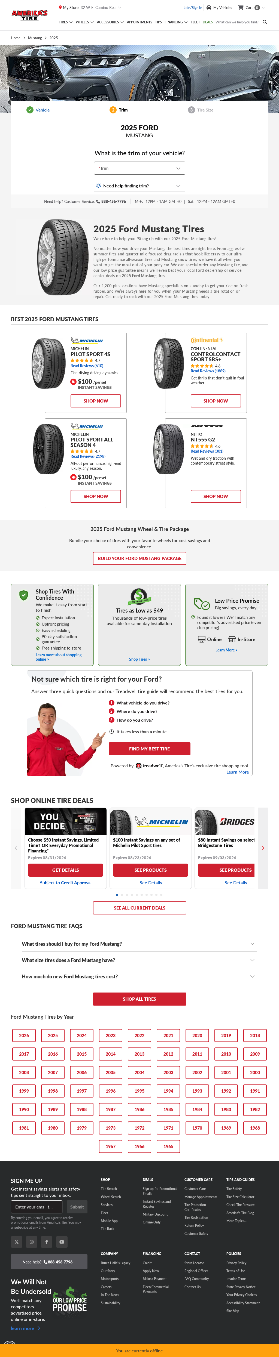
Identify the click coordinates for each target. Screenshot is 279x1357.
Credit (147, 1263)
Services (107, 1205)
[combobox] (99, 168)
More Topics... (236, 1221)
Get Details (65, 870)
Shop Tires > (139, 658)
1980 (53, 1128)
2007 (53, 1072)
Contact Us (192, 1287)
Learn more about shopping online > (58, 657)
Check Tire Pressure (240, 1205)
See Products (151, 870)
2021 (168, 1035)
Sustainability (110, 1303)
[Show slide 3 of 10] (127, 895)
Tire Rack (107, 1228)
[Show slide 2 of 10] (122, 895)
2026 (24, 1035)
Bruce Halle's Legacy (115, 1263)
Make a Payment (154, 1278)
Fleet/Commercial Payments (156, 1289)
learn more (23, 1327)
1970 (197, 1128)
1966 (139, 1146)
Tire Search (109, 1188)
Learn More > (227, 650)
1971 (168, 1128)
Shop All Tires (139, 999)
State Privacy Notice (241, 1287)
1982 (255, 1109)
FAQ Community (196, 1278)
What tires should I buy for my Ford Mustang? (72, 943)
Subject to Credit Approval (66, 882)
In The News (110, 1295)
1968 (255, 1128)
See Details (151, 882)
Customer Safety (196, 1233)
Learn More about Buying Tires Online (42, 586)
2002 (197, 1072)
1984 (197, 1109)
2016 (53, 1054)
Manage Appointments (200, 1197)
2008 (24, 1072)
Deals (208, 22)
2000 (255, 1072)
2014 (111, 1054)
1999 (24, 1091)
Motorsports (110, 1278)
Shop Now (96, 401)
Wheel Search (111, 1197)
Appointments (139, 22)
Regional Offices (196, 1271)
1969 (226, 1128)
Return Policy (194, 1225)
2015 (82, 1054)
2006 (82, 1072)
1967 (111, 1146)
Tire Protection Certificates (195, 1207)
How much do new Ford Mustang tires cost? (70, 976)
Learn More (237, 772)
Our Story (108, 1271)
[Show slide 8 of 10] (152, 895)
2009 (255, 1054)
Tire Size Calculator (240, 1197)
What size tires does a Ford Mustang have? (68, 960)
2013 (139, 1054)
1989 (53, 1109)
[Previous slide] (16, 848)
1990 (24, 1109)
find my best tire (149, 749)
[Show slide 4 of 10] (132, 895)
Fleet (195, 22)
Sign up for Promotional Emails (160, 1190)
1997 (82, 1091)
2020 (197, 1035)
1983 (226, 1109)
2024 (82, 1035)
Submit (77, 1207)
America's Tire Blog (240, 1213)
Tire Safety (234, 1188)
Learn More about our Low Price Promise (226, 586)
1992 (226, 1091)
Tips (158, 22)
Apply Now (151, 1271)
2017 (24, 1054)
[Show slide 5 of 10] (137, 895)
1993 (197, 1091)
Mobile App (109, 1221)
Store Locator (194, 1263)
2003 (168, 1072)
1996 (111, 1091)
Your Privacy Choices (241, 1295)
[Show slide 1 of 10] (117, 895)
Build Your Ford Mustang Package (139, 558)
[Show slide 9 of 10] (157, 895)
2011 (197, 1054)
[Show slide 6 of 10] (142, 895)
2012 (168, 1054)
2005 (111, 1072)
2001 (226, 1072)
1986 (139, 1109)
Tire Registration (196, 1217)
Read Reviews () (87, 366)
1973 (111, 1128)
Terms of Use (235, 1271)
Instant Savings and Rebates (157, 1203)
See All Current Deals (139, 908)
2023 (111, 1035)
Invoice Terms (236, 1278)
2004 (139, 1072)
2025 (53, 1035)
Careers (106, 1287)
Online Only (151, 1222)
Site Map (232, 1311)
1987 (111, 1109)
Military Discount (155, 1214)
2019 (226, 1035)
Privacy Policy (236, 1263)
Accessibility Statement (243, 1303)
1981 (24, 1128)
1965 (168, 1146)
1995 (139, 1091)
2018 (255, 1035)
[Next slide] (263, 848)
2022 (139, 1035)
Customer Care (195, 1188)
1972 (139, 1128)
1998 (53, 1091)
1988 (82, 1109)
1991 (255, 1091)
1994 (168, 1091)
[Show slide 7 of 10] (147, 895)
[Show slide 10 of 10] (161, 895)
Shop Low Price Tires (139, 586)
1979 (82, 1128)
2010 (226, 1054)
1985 (168, 1109)
